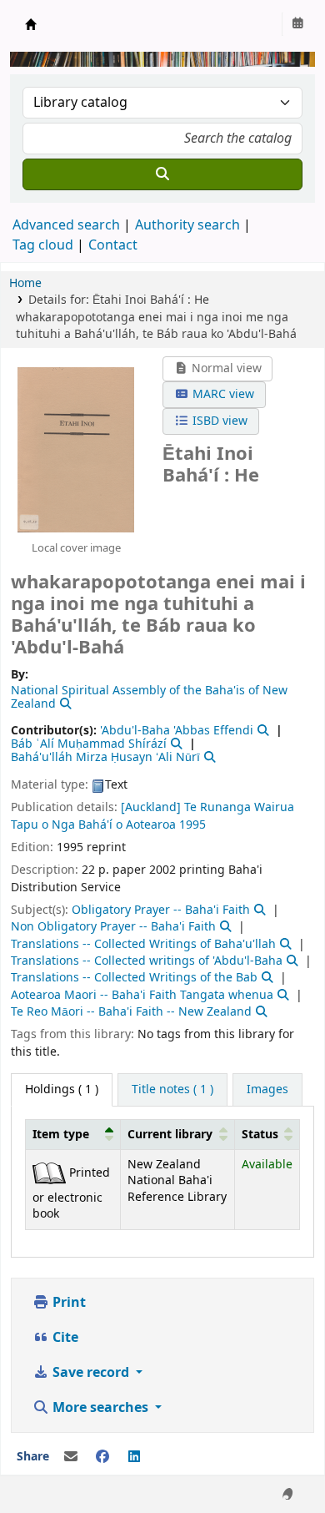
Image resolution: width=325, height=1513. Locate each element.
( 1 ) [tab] (61, 1089)
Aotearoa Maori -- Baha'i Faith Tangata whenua (142, 995)
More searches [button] (100, 1408)
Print (67, 1303)
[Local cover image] (76, 449)
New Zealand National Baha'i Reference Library (31, 24)
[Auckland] (151, 807)
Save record (90, 1373)
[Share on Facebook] (102, 1457)
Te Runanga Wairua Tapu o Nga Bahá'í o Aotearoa (152, 816)
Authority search (187, 225)
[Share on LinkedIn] (134, 1457)
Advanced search (66, 225)
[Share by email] (71, 1457)
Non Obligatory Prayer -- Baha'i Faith (113, 927)
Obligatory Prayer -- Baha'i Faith (161, 910)
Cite (63, 1338)
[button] (109, 1134)
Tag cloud (42, 245)
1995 (192, 825)
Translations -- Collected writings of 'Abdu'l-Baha (146, 961)
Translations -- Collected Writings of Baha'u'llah (143, 944)
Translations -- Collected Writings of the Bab (134, 977)
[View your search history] (297, 24)
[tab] (173, 1090)
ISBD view (218, 421)
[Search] (162, 174)
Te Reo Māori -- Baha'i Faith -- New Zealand (131, 1012)
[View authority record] (64, 704)
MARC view (221, 394)
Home (25, 283)
